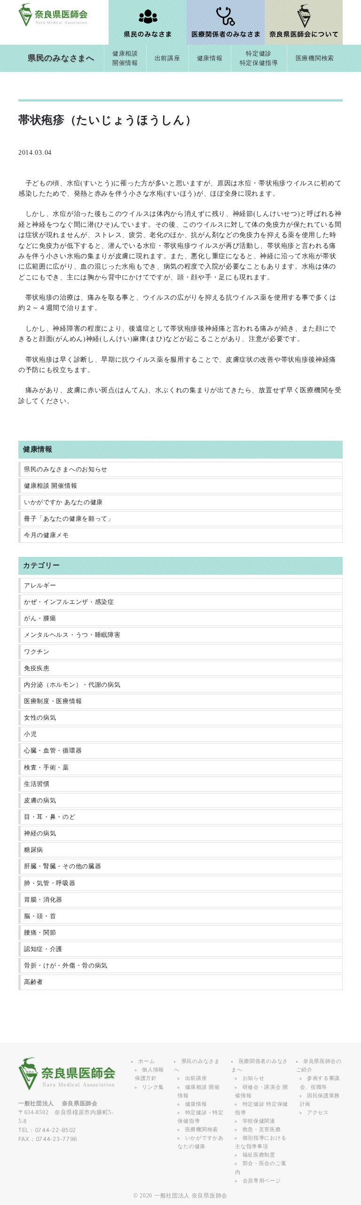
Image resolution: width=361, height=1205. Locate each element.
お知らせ (254, 1078)
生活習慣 (37, 784)
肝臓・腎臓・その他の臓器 (62, 866)
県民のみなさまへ (61, 58)
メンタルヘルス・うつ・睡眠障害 (72, 635)
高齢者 (33, 982)
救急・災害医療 (262, 1129)
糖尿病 (33, 850)
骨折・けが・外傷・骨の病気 (66, 965)
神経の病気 (40, 833)
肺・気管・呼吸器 (50, 883)
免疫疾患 (37, 668)
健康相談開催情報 (125, 58)
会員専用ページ (262, 1180)
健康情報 (210, 58)
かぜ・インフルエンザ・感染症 (69, 602)
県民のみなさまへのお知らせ (66, 469)
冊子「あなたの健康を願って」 (69, 518)
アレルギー (40, 585)
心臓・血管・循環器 (53, 750)
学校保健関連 (259, 1121)
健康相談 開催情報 (50, 486)
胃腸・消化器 (43, 899)
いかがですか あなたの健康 (63, 502)
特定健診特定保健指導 (259, 58)
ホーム (146, 1061)
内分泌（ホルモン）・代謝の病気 (72, 685)
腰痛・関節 (40, 932)
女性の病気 (40, 717)
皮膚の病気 (40, 800)
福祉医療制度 (259, 1154)
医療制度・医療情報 (53, 701)
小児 (30, 734)
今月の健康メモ (46, 535)
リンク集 (153, 1087)
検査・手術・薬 (46, 767)
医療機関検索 (315, 58)
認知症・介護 (43, 949)
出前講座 (167, 58)
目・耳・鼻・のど (50, 817)
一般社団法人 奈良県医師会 (191, 1195)
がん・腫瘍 (40, 618)
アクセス (318, 1112)
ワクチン (37, 652)
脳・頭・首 (40, 916)
